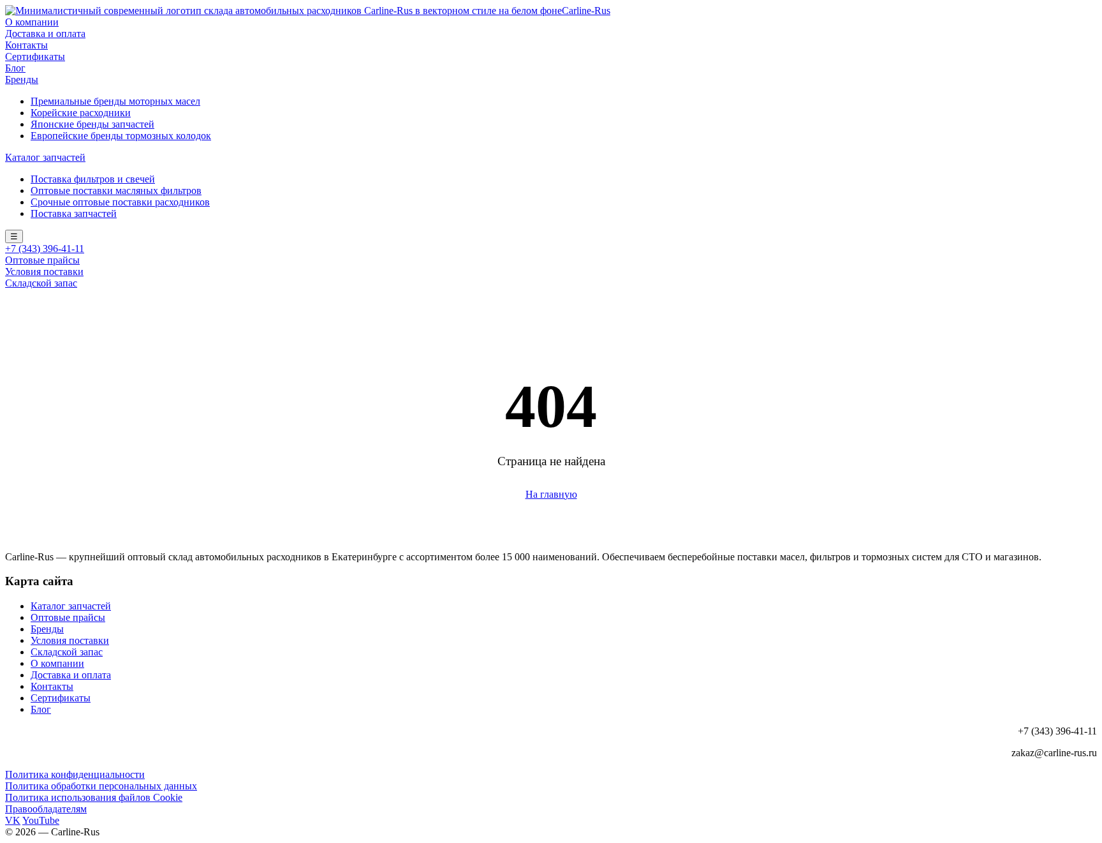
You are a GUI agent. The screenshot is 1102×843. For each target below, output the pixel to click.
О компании (32, 22)
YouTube (40, 820)
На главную (551, 494)
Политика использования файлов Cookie (93, 797)
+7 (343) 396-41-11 (44, 248)
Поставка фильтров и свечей (93, 179)
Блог (15, 68)
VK (12, 820)
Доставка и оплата (45, 33)
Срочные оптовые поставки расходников (120, 202)
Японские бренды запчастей (92, 124)
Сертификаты (35, 56)
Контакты (26, 45)
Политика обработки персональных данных (101, 785)
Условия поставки (44, 271)
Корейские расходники (81, 112)
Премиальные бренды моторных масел (115, 101)
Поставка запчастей (74, 213)
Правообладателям (46, 808)
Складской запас (41, 283)
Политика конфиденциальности (75, 774)
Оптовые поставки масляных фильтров (116, 190)
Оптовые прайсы (42, 260)
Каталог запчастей (45, 157)
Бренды (21, 79)
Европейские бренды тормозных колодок (121, 135)
